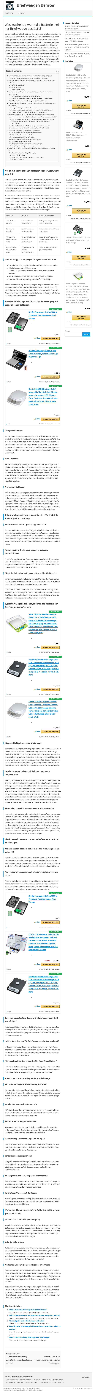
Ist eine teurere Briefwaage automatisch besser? (28, 1310)
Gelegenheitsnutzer (18, 85)
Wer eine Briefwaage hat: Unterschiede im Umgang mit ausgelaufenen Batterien (32, 82)
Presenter (20, 1382)
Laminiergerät (10, 1382)
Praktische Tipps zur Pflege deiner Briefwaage (24, 130)
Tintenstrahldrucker (31, 1382)
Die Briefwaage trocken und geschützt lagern (26, 139)
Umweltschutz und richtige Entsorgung (24, 153)
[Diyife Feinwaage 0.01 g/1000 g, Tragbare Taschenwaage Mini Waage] (78, 229)
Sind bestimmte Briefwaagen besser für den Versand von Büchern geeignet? (19, 1360)
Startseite (9, 13)
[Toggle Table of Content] (56, 71)
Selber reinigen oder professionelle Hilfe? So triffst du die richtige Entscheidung (30, 93)
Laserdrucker (44, 1382)
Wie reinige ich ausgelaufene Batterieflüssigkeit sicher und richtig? (33, 119)
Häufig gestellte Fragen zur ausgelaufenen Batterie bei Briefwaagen (31, 114)
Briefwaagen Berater (36, 5)
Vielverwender (16, 87)
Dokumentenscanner (57, 1382)
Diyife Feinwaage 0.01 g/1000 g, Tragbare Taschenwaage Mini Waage (42, 315)
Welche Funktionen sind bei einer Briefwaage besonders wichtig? (34, 1315)
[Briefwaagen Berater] (8, 10)
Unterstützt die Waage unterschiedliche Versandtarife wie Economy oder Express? (77, 47)
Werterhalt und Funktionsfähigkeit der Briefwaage (28, 157)
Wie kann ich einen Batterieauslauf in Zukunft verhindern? (30, 128)
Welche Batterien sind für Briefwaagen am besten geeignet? (31, 125)
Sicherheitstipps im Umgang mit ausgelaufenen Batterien (30, 78)
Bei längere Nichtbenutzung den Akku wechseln (27, 143)
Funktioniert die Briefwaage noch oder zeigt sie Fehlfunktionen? (32, 98)
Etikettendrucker (57, 1379)
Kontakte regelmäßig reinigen (21, 141)
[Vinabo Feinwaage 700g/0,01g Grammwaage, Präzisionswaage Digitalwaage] (78, 124)
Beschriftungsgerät (12, 1379)
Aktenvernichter (25, 1379)
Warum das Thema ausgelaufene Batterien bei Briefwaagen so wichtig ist (32, 149)
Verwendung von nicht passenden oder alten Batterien (29, 112)
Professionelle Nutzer (18, 89)
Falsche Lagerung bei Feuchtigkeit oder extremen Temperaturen (32, 110)
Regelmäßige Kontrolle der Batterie (23, 135)
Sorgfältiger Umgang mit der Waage (23, 146)
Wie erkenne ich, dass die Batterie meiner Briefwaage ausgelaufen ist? (34, 117)
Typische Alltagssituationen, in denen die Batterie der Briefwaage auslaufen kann (32, 104)
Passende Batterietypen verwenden (23, 137)
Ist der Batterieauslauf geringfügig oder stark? (26, 96)
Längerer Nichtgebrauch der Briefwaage (24, 108)
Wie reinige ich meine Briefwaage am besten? (26, 1321)
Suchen (67, 331)
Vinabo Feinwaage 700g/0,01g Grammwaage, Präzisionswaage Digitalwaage (43, 354)
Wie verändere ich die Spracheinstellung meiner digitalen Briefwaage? (47, 1360)
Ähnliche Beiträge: (18, 159)
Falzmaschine (46, 1379)
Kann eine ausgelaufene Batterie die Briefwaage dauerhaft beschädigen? (31, 122)
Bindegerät (36, 1379)
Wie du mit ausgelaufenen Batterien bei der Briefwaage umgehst (30, 76)
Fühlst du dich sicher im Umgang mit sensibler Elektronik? (29, 101)
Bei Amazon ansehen (50, 338)
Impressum (86, 1377)
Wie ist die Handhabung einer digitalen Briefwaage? (29, 1337)
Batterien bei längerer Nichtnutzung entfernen (26, 132)
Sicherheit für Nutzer (18, 155)
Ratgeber (21, 13)
